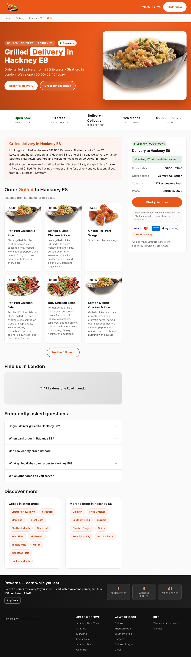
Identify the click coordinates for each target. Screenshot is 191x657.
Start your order (157, 202)
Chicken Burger (82, 528)
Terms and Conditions (166, 623)
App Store (12, 600)
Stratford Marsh (21, 528)
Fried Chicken (97, 511)
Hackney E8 (36, 18)
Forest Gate (36, 519)
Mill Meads (37, 536)
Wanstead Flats (20, 552)
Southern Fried (81, 519)
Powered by (11, 618)
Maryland (17, 519)
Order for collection (57, 85)
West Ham (18, 536)
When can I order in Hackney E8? (31, 438)
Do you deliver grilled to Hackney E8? (34, 426)
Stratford (47, 511)
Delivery (20, 18)
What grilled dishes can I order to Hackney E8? (40, 463)
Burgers (101, 519)
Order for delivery (21, 85)
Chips (101, 528)
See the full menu (63, 352)
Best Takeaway (81, 536)
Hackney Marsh (21, 561)
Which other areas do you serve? (31, 476)
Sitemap (157, 628)
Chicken (77, 511)
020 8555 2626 (151, 7)
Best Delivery (105, 536)
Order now (175, 7)
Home (7, 18)
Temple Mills (19, 544)
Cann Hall (42, 528)
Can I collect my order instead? (30, 451)
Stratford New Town (23, 511)
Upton (36, 544)
